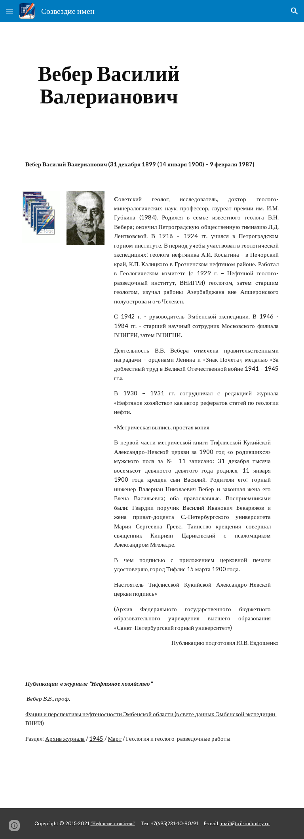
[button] (9, 11)
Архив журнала (65, 738)
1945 (96, 738)
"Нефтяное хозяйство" (113, 823)
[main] (108, 84)
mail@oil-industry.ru (245, 823)
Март (115, 738)
